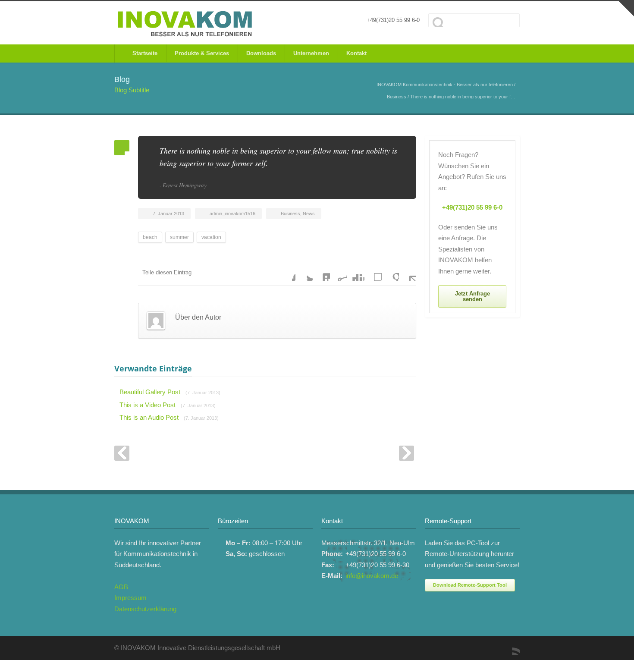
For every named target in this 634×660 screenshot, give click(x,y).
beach (150, 237)
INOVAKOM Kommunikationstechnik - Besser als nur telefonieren (445, 84)
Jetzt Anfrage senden (472, 296)
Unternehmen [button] (311, 53)
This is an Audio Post (169, 417)
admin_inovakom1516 (232, 213)
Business (396, 96)
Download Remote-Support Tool (470, 585)
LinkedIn (321, 272)
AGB (121, 587)
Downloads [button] (261, 53)
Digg (355, 272)
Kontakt (356, 53)
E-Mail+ (407, 272)
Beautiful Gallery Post (169, 392)
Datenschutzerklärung (145, 609)
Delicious (373, 272)
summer (179, 237)
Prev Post (121, 453)
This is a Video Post (167, 405)
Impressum (130, 597)
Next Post (406, 453)
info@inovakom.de (371, 575)
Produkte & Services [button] (202, 53)
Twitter (304, 272)
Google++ (390, 272)
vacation (211, 237)
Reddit (338, 272)
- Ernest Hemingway (183, 185)
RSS (511, 646)
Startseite (143, 53)
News (309, 213)
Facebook (286, 272)
